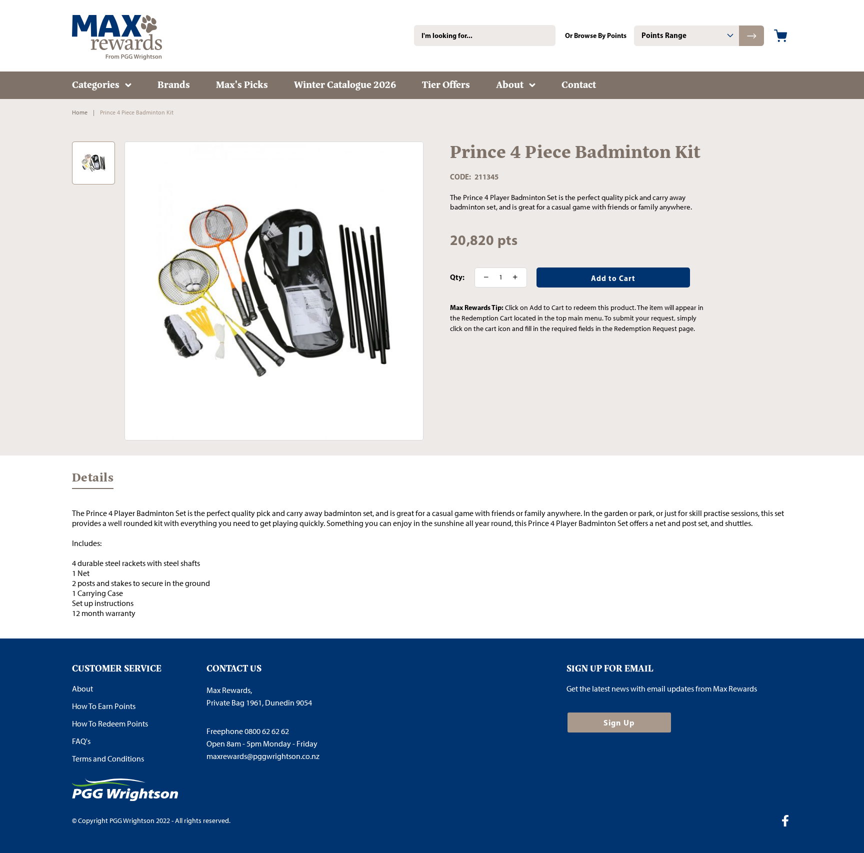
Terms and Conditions (108, 759)
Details (93, 479)
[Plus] (518, 278)
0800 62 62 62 (266, 731)
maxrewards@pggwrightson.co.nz (263, 756)
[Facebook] (789, 822)
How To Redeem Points (110, 723)
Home (80, 112)
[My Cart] (780, 36)
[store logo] (132, 36)
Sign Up (619, 723)
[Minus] (483, 278)
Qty (456, 277)
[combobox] (485, 35)
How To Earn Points (104, 706)
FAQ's (81, 741)
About (82, 689)
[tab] (686, 36)
